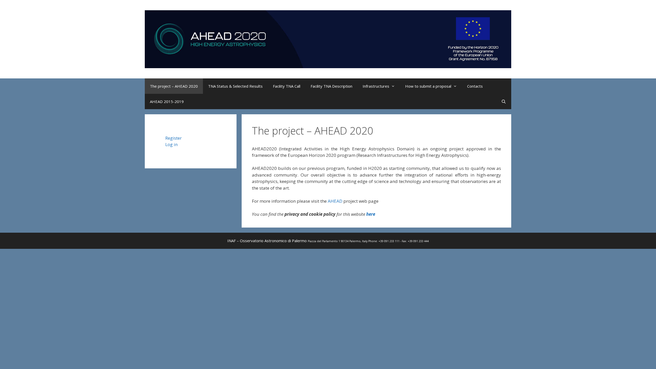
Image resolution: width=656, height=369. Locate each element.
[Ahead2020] (328, 39)
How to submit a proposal (428, 86)
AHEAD (335, 201)
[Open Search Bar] (503, 101)
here (370, 214)
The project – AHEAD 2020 (174, 86)
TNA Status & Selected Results (235, 86)
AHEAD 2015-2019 (167, 101)
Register (173, 138)
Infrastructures (376, 86)
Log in (171, 144)
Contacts (475, 86)
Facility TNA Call (286, 86)
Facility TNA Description (331, 86)
